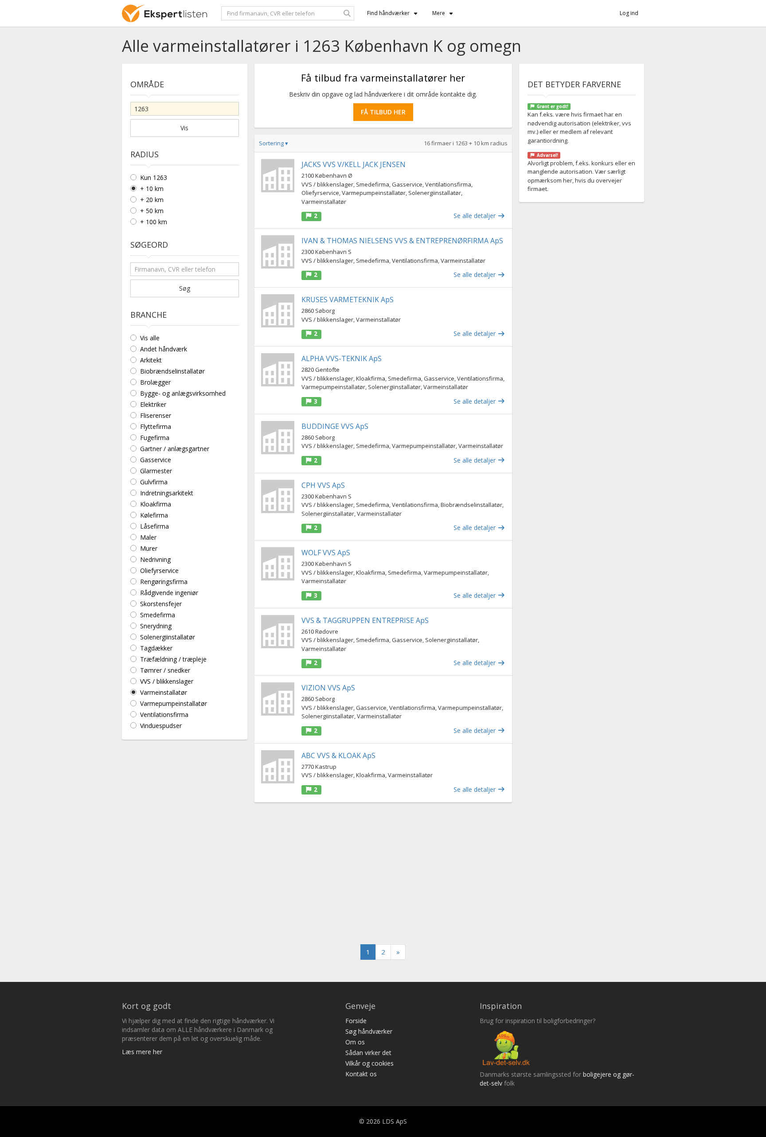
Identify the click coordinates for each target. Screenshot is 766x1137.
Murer (148, 548)
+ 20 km (152, 199)
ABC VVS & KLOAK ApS (338, 755)
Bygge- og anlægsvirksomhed (183, 393)
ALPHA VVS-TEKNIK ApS (341, 358)
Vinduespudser (161, 725)
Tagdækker (156, 648)
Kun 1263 (153, 177)
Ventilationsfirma (164, 714)
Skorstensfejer (161, 604)
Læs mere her (142, 1051)
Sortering (273, 143)
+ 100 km (153, 222)
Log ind (629, 13)
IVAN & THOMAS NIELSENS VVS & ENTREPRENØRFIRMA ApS (402, 240)
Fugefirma (154, 437)
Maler (148, 537)
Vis (184, 128)
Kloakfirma (155, 504)
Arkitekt (151, 360)
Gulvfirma (154, 482)
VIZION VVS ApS (328, 688)
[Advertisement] (383, 873)
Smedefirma (157, 615)
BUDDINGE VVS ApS (334, 426)
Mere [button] (438, 13)
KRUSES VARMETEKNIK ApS (347, 299)
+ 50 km (152, 210)
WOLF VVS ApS (325, 552)
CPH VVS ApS (323, 485)
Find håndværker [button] (388, 13)
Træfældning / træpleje (173, 659)
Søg (184, 288)
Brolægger (155, 382)
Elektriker (153, 404)
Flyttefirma (155, 426)
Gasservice (155, 460)
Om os (355, 1042)
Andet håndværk (163, 349)
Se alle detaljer (475, 215)
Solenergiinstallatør (167, 637)
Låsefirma (154, 526)
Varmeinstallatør (163, 692)
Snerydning (156, 626)
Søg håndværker (368, 1031)
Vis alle (150, 338)
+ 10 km (152, 188)
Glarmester (156, 471)
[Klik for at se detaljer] (277, 175)
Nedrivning (155, 559)
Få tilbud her (383, 112)
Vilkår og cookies (369, 1063)
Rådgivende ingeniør (169, 592)
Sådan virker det (368, 1052)
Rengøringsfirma (164, 581)
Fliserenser (155, 415)
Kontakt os (361, 1074)
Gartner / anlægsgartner (174, 448)
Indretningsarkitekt (166, 493)
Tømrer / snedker (165, 670)
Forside (356, 1020)
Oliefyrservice (159, 570)
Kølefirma (154, 515)
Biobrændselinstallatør (172, 371)
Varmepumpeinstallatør (173, 703)
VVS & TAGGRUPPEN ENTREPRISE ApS (365, 620)
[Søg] (347, 13)
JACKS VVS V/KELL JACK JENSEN (353, 164)
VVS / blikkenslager (166, 681)
